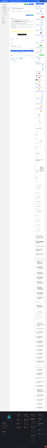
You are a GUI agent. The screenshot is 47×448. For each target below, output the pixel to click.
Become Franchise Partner (27, 417)
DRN (36, 134)
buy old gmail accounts (38, 314)
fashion (37, 315)
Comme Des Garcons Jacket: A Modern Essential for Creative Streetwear (40, 342)
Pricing (25, 428)
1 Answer (38, 255)
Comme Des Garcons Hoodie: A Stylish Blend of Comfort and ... (40, 337)
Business (38, 220)
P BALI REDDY (42, 24)
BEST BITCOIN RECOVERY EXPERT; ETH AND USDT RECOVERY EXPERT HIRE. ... (40, 278)
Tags (41, 259)
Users (4, 22)
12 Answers (39, 308)
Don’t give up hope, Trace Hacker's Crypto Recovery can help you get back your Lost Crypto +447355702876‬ (22, 27)
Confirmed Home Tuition (39, 128)
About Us (18, 416)
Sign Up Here (24, 52)
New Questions (4, 12)
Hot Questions (4, 15)
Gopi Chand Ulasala (43, 36)
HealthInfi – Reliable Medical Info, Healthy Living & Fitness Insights (19, 19)
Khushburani (41, 103)
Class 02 (22, 7)
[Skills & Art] (37, 124)
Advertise (4, 429)
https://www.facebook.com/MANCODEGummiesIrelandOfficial (19, 23)
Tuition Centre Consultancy (5, 426)
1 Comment (39, 387)
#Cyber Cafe (39, 201)
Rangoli (39, 115)
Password (12, 41)
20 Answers (39, 270)
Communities (5, 9)
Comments (40, 367)
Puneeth (40, 52)
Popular (37, 259)
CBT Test (37, 177)
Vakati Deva (41, 30)
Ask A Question (40, 3)
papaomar (39, 79)
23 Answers (39, 264)
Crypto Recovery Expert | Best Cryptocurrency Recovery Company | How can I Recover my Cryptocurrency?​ (22, 25)
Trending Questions (5, 13)
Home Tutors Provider (5, 424)
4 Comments (39, 379)
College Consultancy (5, 428)
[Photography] (37, 143)
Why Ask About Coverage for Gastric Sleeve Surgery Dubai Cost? (40, 362)
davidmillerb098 (40, 75)
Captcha (12, 44)
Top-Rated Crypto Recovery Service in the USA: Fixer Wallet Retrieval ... (40, 298)
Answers (40, 259)
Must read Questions (5, 14)
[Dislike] (8, 10)
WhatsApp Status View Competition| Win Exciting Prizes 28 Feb (40, 374)
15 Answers (39, 279)
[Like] (8, 8)
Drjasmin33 (41, 108)
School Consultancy (5, 427)
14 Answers (39, 290)
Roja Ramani (41, 47)
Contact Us (18, 417)
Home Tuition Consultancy (5, 425)
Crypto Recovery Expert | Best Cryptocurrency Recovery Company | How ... (39, 250)
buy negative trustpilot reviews (39, 313)
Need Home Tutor (38, 153)
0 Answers (38, 238)
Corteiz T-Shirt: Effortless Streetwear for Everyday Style (40, 332)
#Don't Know (39, 206)
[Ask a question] (45, 446)
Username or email (13, 38)
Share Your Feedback (40, 416)
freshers (40, 315)
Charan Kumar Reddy (43, 64)
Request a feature (33, 416)
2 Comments (39, 383)
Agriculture (38, 229)
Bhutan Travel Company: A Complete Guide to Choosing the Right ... (40, 325)
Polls (4, 17)
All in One (38, 187)
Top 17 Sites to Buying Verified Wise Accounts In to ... (40, 408)
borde (39, 83)
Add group (4, 6)
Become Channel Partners (27, 416)
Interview (37, 147)
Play (38, 192)
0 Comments (39, 326)
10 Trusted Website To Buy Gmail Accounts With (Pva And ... (40, 396)
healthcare (39, 71)
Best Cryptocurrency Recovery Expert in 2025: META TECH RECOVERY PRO (40, 273)
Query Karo (5, 1)
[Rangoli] (37, 118)
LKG (37, 215)
